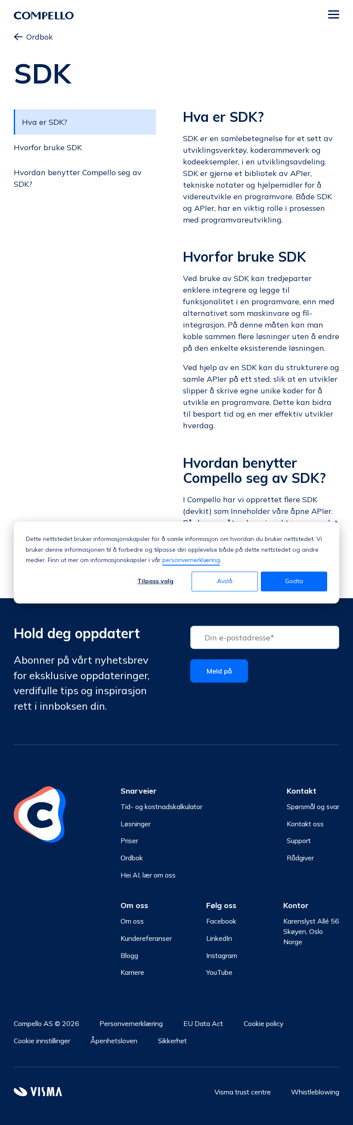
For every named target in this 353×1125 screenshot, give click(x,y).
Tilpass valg (155, 581)
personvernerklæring (191, 560)
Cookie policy (263, 1023)
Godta (294, 581)
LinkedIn (219, 938)
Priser (129, 840)
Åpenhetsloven (113, 1040)
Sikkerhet (172, 1040)
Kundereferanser (146, 938)
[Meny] (333, 15)
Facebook (221, 921)
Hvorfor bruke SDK (48, 147)
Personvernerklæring (131, 1023)
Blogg (129, 955)
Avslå (224, 581)
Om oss (132, 921)
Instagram (221, 955)
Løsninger (136, 823)
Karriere (132, 972)
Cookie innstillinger (42, 1040)
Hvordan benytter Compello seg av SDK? (78, 178)
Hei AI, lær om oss (148, 875)
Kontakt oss (305, 823)
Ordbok (39, 37)
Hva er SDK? (44, 122)
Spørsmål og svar (313, 806)
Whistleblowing (315, 1092)
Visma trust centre (242, 1092)
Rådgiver (300, 857)
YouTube (219, 972)
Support (299, 840)
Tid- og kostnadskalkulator (161, 806)
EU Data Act (203, 1023)
